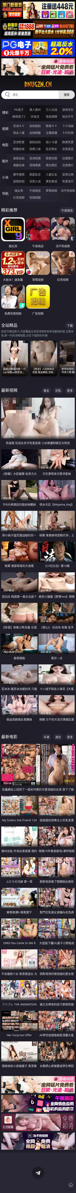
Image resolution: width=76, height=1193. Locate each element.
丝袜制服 (35, 133)
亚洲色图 (35, 158)
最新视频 (9, 390)
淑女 (58, 737)
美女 (46, 390)
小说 (5, 177)
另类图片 (68, 165)
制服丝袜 (19, 149)
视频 (5, 128)
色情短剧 (35, 197)
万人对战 (51, 110)
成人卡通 (51, 142)
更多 (70, 390)
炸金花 (35, 116)
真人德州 (35, 110)
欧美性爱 (68, 142)
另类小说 (35, 181)
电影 (5, 145)
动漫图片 (68, 158)
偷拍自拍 (35, 142)
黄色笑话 (51, 181)
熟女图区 (51, 165)
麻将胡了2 (18, 116)
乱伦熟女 (51, 149)
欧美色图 (51, 158)
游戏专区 (68, 110)
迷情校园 (19, 181)
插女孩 (19, 190)
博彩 (5, 112)
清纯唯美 (35, 165)
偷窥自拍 (19, 158)
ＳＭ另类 (68, 133)
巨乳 (58, 390)
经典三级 (35, 149)
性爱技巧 (68, 181)
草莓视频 (51, 190)
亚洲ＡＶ (19, 126)
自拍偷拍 (35, 126)
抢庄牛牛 (68, 116)
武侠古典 (68, 174)
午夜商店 (35, 190)
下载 (70, 325)
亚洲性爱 (19, 142)
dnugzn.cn (38, 84)
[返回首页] (71, 1185)
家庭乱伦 (35, 174)
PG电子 (19, 110)
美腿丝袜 (19, 165)
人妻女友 (51, 174)
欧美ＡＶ (51, 126)
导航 (5, 193)
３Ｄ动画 (68, 126)
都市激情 (19, 174)
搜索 (67, 95)
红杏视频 (19, 197)
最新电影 (9, 736)
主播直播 (51, 133)
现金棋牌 (51, 116)
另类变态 (68, 149)
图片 (5, 161)
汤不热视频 (68, 190)
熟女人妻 (19, 133)
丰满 (46, 737)
